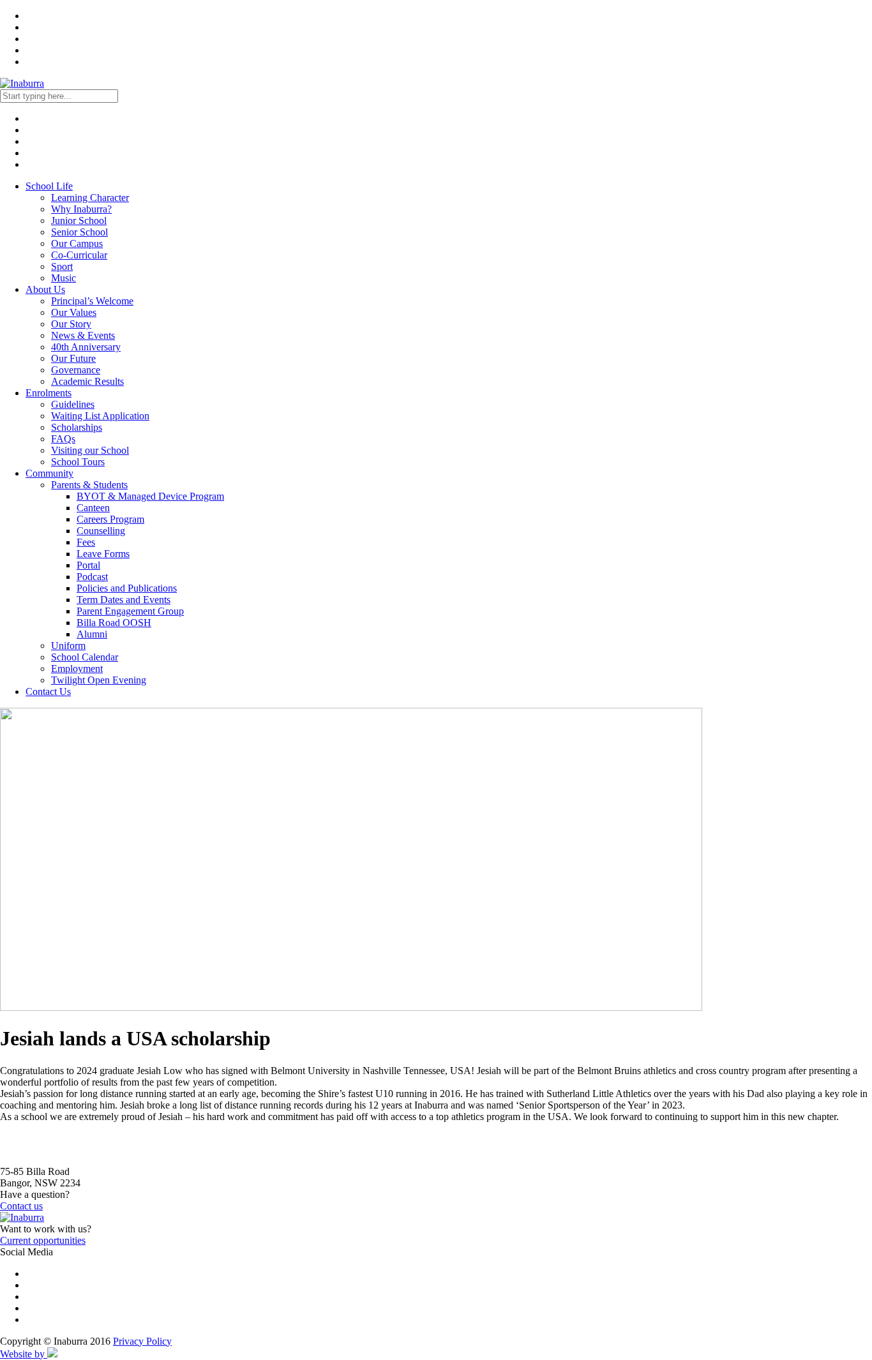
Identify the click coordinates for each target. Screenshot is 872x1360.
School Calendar (84, 657)
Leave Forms (103, 553)
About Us (45, 289)
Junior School (79, 220)
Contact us (21, 1205)
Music (63, 278)
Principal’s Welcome (92, 300)
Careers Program (110, 519)
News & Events (83, 335)
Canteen (93, 507)
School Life (49, 186)
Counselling (101, 530)
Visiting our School (90, 450)
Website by (23, 1354)
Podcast (92, 576)
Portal (88, 565)
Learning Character (90, 197)
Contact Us (48, 691)
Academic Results (87, 381)
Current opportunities (43, 1240)
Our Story (71, 323)
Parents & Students (89, 484)
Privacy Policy (142, 1341)
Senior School (79, 232)
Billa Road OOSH (114, 622)
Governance (75, 369)
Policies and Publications (127, 588)
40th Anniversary (86, 346)
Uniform (68, 645)
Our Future (73, 358)
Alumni (92, 634)
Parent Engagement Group (130, 611)
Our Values (73, 312)
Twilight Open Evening (98, 680)
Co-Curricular (79, 255)
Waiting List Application (100, 415)
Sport (62, 266)
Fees (86, 542)
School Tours (78, 461)
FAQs (63, 438)
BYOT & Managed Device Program (150, 496)
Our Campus (77, 243)
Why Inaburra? (81, 209)
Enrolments (48, 392)
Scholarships (76, 427)
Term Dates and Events (123, 599)
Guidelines (72, 404)
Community (49, 473)
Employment (77, 668)
